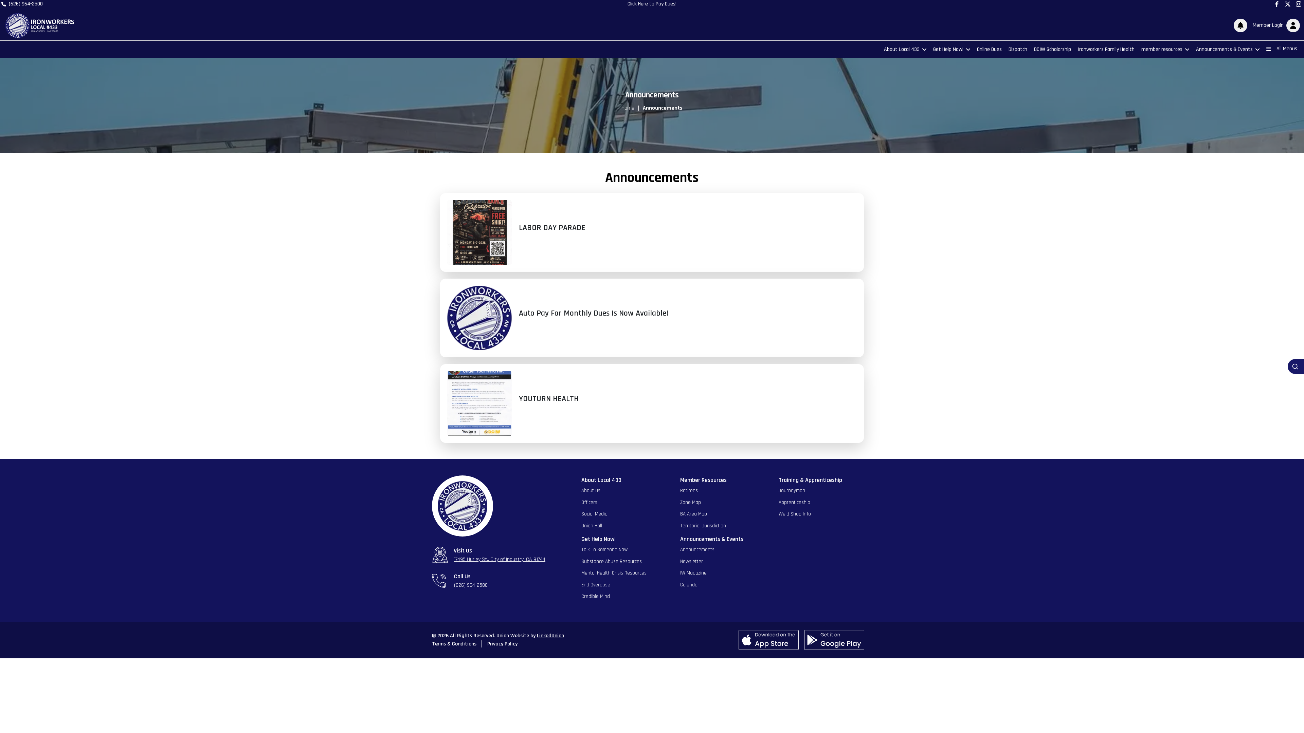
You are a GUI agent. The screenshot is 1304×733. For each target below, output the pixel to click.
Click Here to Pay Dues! (652, 3)
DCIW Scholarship (1052, 49)
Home (627, 108)
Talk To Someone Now (604, 549)
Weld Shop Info (795, 514)
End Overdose (595, 585)
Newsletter (691, 561)
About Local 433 (902, 49)
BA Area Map (693, 514)
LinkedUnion (550, 635)
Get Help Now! (948, 49)
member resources (1161, 49)
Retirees (689, 490)
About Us (590, 490)
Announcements (697, 549)
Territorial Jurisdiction (703, 526)
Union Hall (591, 526)
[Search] (1296, 366)
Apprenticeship (794, 502)
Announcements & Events (1224, 49)
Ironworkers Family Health (1106, 49)
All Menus (1286, 48)
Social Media (594, 514)
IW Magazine (693, 573)
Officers (589, 502)
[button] (1275, 25)
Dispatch (1018, 49)
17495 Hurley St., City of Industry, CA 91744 (499, 559)
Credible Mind (595, 596)
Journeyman (792, 490)
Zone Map (690, 502)
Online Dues (989, 49)
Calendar (689, 585)
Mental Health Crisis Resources (614, 573)
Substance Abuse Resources (611, 561)
